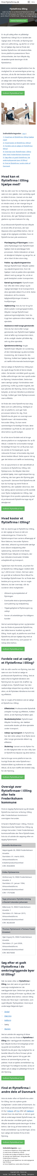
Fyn (17, 1111)
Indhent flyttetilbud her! (18, 21)
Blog (18, 1174)
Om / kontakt (12, 1174)
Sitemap (23, 1174)
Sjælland (30, 1111)
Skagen (7, 1029)
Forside (5, 1174)
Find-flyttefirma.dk (10, 2)
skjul (24, 134)
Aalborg (7, 1020)
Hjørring (7, 1016)
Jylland (10, 1111)
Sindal (6, 1011)
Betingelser (30, 1174)
